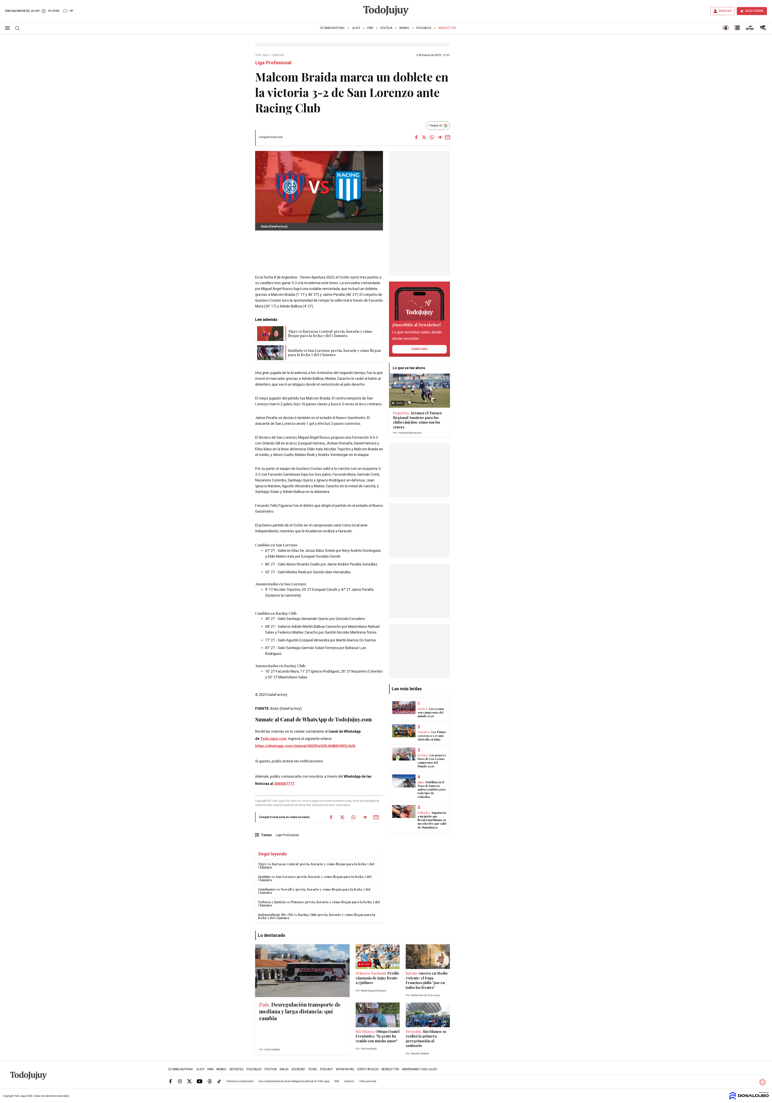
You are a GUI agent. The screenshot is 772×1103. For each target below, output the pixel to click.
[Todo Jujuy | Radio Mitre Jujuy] (750, 29)
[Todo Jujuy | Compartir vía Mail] (447, 137)
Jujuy (356, 28)
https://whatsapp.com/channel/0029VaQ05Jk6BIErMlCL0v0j (305, 746)
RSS (337, 1081)
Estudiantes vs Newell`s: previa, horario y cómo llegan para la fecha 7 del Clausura (314, 891)
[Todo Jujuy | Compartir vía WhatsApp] (431, 137)
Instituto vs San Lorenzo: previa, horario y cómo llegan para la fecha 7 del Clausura (315, 878)
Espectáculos (368, 1069)
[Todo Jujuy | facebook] (170, 1081)
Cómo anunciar (367, 1081)
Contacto (349, 1081)
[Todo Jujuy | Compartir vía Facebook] (416, 137)
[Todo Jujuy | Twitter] (189, 1081)
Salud (284, 1069)
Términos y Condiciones (240, 1081)
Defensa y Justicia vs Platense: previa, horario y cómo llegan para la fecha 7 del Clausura (319, 903)
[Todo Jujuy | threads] (209, 1081)
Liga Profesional (287, 835)
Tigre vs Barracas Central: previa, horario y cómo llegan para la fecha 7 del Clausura (316, 865)
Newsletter (447, 28)
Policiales (423, 28)
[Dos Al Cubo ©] (749, 1098)
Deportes (278, 55)
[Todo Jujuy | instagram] (180, 1081)
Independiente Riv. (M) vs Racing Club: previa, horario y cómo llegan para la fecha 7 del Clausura (316, 916)
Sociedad (298, 1069)
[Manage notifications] (762, 1082)
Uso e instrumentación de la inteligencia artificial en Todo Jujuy (294, 1081)
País (370, 28)
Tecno (312, 1069)
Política (386, 28)
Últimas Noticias (332, 28)
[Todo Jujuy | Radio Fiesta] (763, 29)
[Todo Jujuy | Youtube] (199, 1081)
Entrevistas (345, 1069)
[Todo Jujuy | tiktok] (219, 1081)
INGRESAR (725, 11)
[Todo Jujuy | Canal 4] (725, 29)
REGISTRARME (754, 11)
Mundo (404, 28)
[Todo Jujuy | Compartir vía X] (424, 137)
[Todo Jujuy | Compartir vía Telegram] (439, 137)
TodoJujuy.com (273, 738)
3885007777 (284, 784)
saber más (419, 349)
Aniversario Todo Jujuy (419, 1069)
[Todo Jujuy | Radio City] (737, 29)
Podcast (326, 1069)
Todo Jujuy (262, 55)
